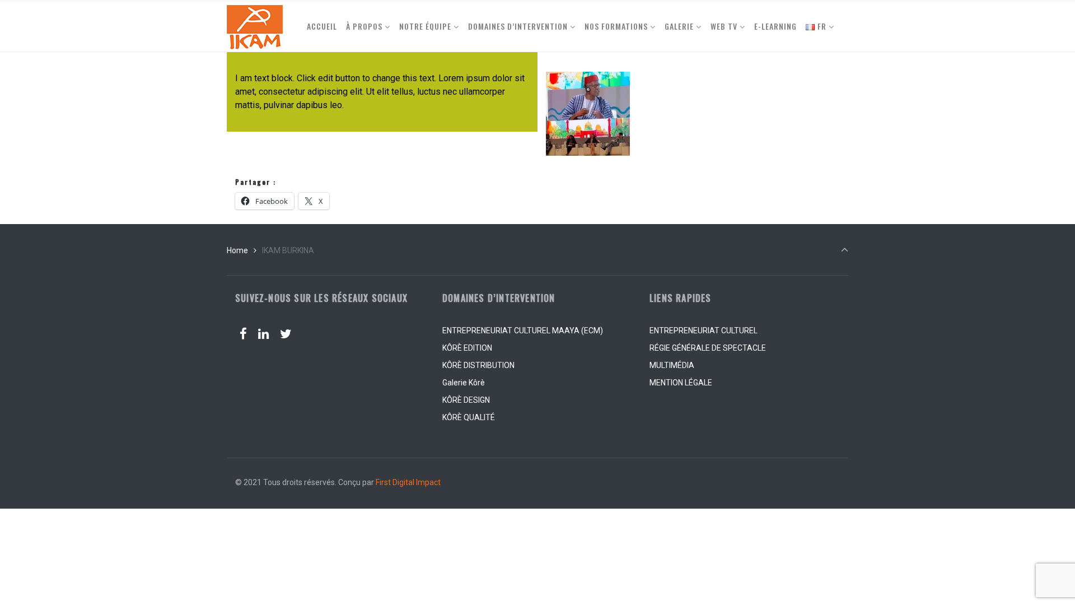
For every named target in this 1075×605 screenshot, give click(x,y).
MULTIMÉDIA (671, 365)
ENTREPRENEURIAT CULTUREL (703, 330)
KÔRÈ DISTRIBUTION (478, 365)
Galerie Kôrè (463, 382)
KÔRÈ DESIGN (466, 399)
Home (237, 250)
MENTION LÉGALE (680, 382)
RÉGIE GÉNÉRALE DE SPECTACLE (707, 347)
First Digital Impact (408, 482)
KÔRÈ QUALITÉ (468, 417)
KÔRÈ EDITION (467, 347)
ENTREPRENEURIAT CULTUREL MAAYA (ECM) (522, 330)
